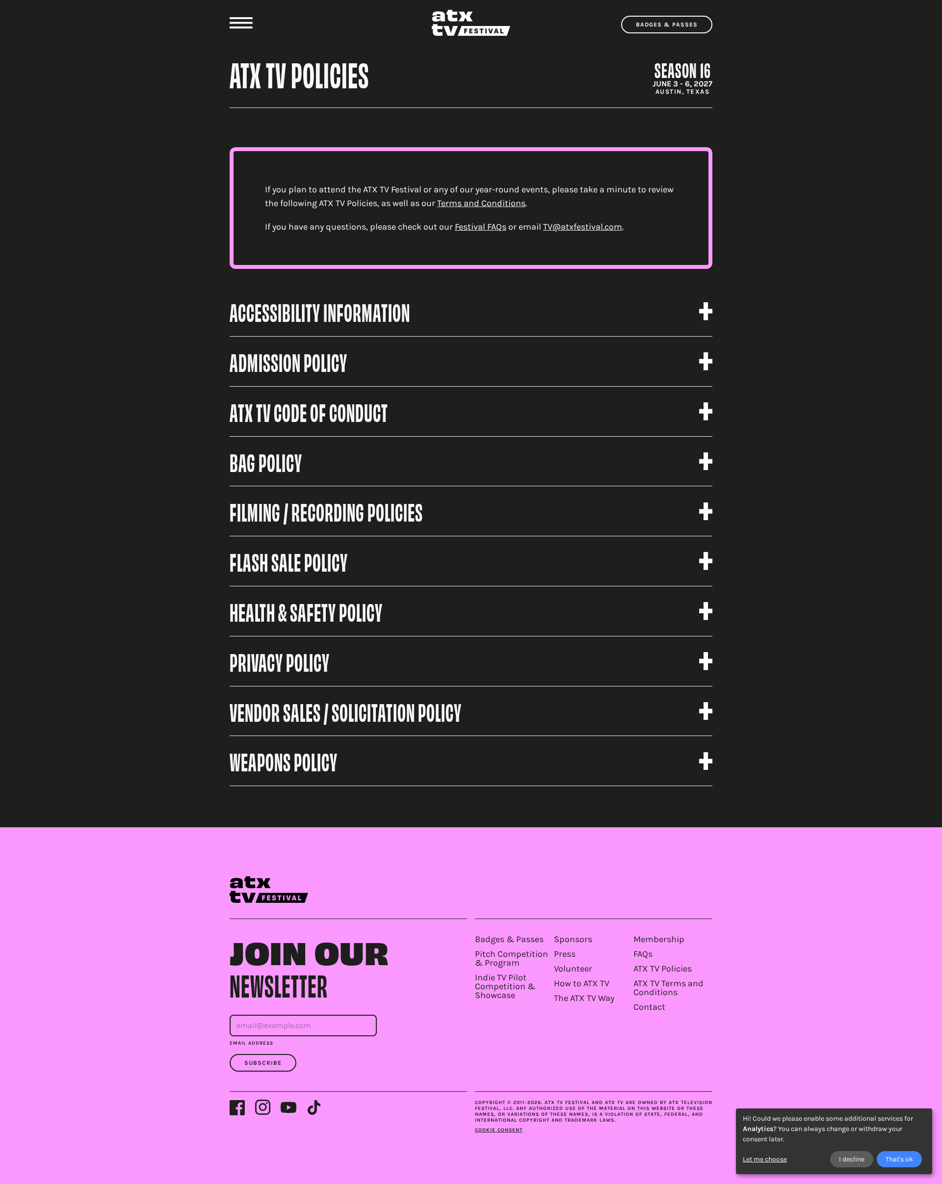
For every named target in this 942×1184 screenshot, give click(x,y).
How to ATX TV (581, 983)
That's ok (899, 1159)
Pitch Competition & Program (511, 958)
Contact (649, 1006)
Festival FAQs (480, 226)
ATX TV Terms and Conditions (668, 988)
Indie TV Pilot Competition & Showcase (505, 986)
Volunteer (573, 968)
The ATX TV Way (584, 998)
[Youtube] (288, 1107)
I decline (851, 1159)
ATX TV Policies (662, 968)
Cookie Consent (499, 1130)
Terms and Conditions (481, 203)
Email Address (251, 1043)
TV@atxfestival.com (582, 226)
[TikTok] (314, 1107)
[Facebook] (237, 1107)
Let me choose (765, 1159)
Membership (658, 939)
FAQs (643, 953)
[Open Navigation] (241, 22)
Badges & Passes (667, 24)
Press (565, 953)
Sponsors (573, 939)
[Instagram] (263, 1107)
